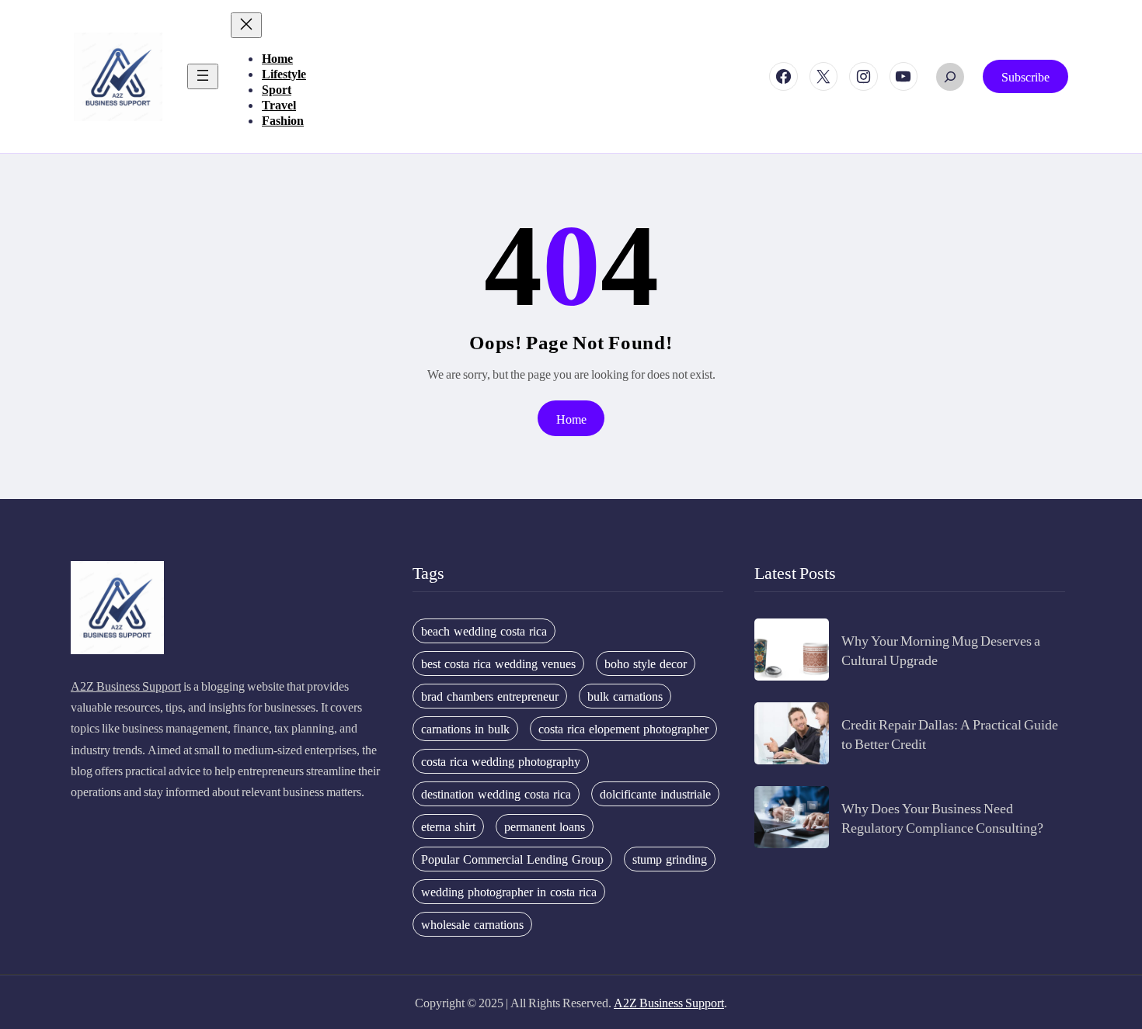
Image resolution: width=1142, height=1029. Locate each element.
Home (571, 419)
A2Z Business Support (126, 685)
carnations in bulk (465, 728)
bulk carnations (625, 696)
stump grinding (669, 859)
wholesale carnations (472, 924)
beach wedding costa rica (484, 631)
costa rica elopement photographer (623, 728)
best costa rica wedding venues (498, 663)
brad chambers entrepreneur (490, 696)
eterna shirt (448, 826)
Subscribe (1025, 76)
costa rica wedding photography (500, 761)
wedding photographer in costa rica (509, 891)
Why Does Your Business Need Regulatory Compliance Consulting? (942, 817)
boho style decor (645, 663)
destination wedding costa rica (496, 794)
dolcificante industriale (655, 794)
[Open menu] (202, 76)
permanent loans (544, 826)
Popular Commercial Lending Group (512, 859)
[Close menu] (246, 25)
